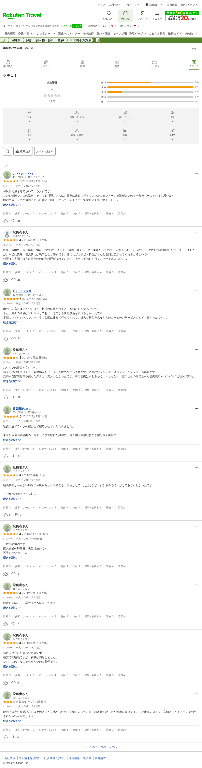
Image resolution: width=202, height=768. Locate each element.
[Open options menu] (196, 173)
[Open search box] (7, 151)
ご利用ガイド (116, 4)
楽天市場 (172, 4)
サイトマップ (134, 4)
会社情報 (9, 758)
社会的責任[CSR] (54, 758)
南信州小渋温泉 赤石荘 (18, 48)
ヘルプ (101, 4)
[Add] (194, 50)
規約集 (87, 758)
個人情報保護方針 (30, 758)
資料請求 (100, 758)
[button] (24, 175)
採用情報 (74, 758)
